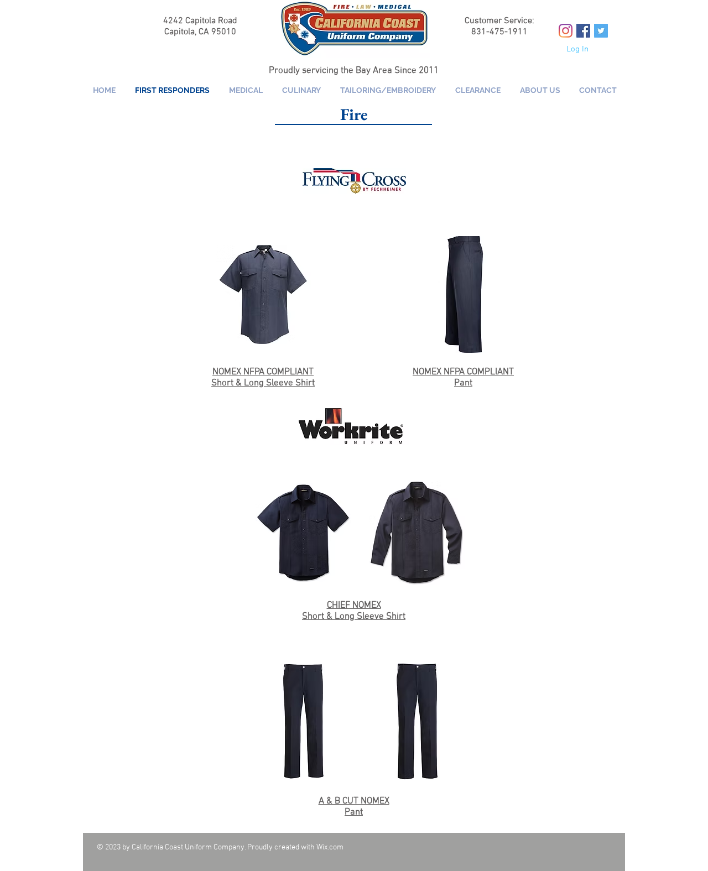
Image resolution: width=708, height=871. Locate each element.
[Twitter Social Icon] (601, 31)
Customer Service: (499, 21)
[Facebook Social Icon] (583, 31)
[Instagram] (565, 31)
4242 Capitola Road (200, 21)
